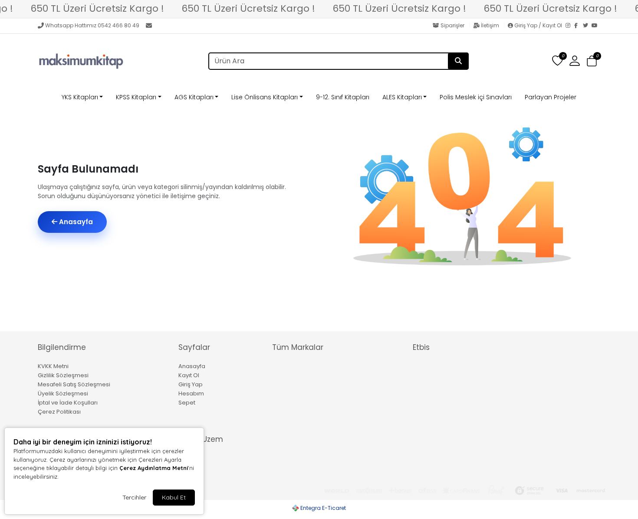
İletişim (490, 25)
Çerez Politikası (59, 412)
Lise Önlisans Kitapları (264, 97)
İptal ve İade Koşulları (68, 402)
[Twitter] (587, 26)
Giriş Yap (190, 384)
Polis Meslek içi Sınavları (476, 97)
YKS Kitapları (80, 97)
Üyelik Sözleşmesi (63, 393)
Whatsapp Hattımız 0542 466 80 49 (92, 25)
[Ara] (458, 61)
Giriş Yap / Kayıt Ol (538, 25)
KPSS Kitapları (136, 97)
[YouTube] (596, 26)
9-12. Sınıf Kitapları (342, 97)
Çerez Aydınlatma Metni (153, 467)
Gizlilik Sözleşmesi (63, 375)
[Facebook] (578, 26)
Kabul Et (174, 497)
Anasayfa (75, 221)
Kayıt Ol (188, 375)
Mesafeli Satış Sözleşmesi (74, 384)
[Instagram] (570, 26)
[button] (591, 61)
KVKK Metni (53, 366)
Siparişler (452, 25)
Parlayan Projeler (550, 97)
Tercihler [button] (134, 497)
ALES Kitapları (402, 97)
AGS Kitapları (194, 97)
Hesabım (191, 393)
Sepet (186, 402)
